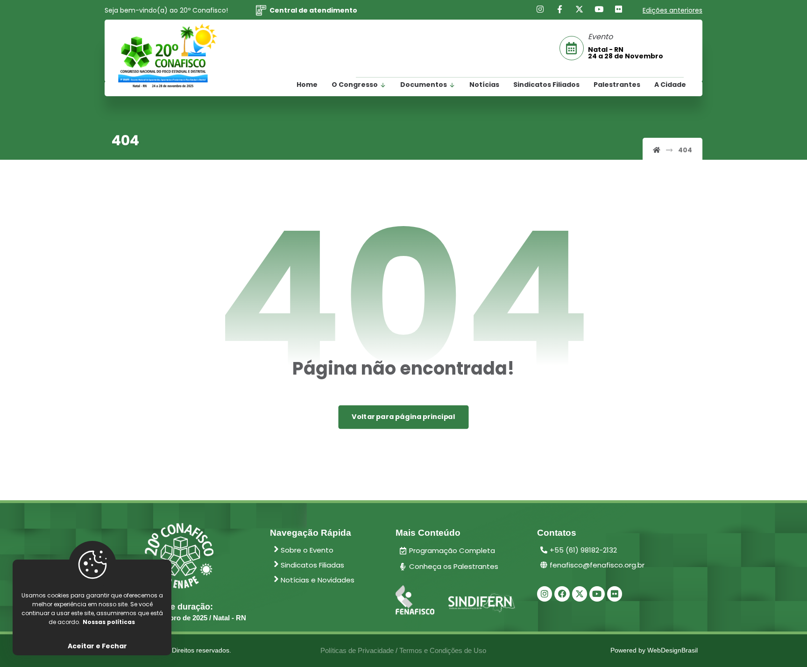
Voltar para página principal (403, 417)
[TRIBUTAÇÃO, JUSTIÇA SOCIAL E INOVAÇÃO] (167, 56)
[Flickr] (619, 9)
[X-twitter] (579, 593)
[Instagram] (540, 9)
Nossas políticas (109, 622)
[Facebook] (560, 9)
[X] (579, 9)
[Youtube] (599, 9)
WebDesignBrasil (672, 650)
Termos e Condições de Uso (442, 650)
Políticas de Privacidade (357, 650)
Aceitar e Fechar (97, 646)
